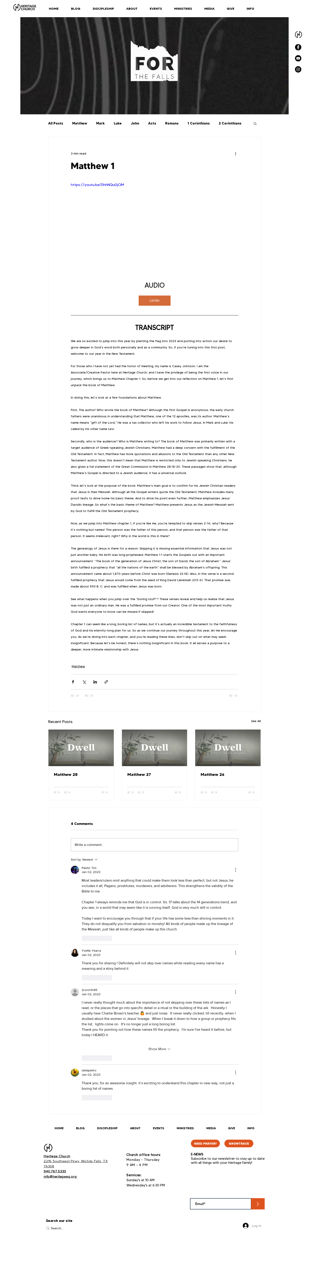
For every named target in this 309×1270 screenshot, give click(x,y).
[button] (255, 123)
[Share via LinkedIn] (95, 682)
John (135, 123)
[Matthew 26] (228, 748)
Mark (100, 123)
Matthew (79, 123)
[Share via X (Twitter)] (84, 682)
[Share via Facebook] (73, 682)
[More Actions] (235, 870)
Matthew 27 (139, 774)
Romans (171, 123)
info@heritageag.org (60, 1176)
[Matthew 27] (154, 748)
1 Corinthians (199, 123)
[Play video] (154, 229)
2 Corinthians (230, 123)
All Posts (55, 123)
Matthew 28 (66, 774)
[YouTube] (298, 58)
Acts (152, 123)
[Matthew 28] (81, 748)
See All (256, 721)
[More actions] (235, 153)
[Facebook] (298, 47)
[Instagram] (298, 69)
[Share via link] (106, 682)
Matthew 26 (212, 774)
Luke (118, 123)
